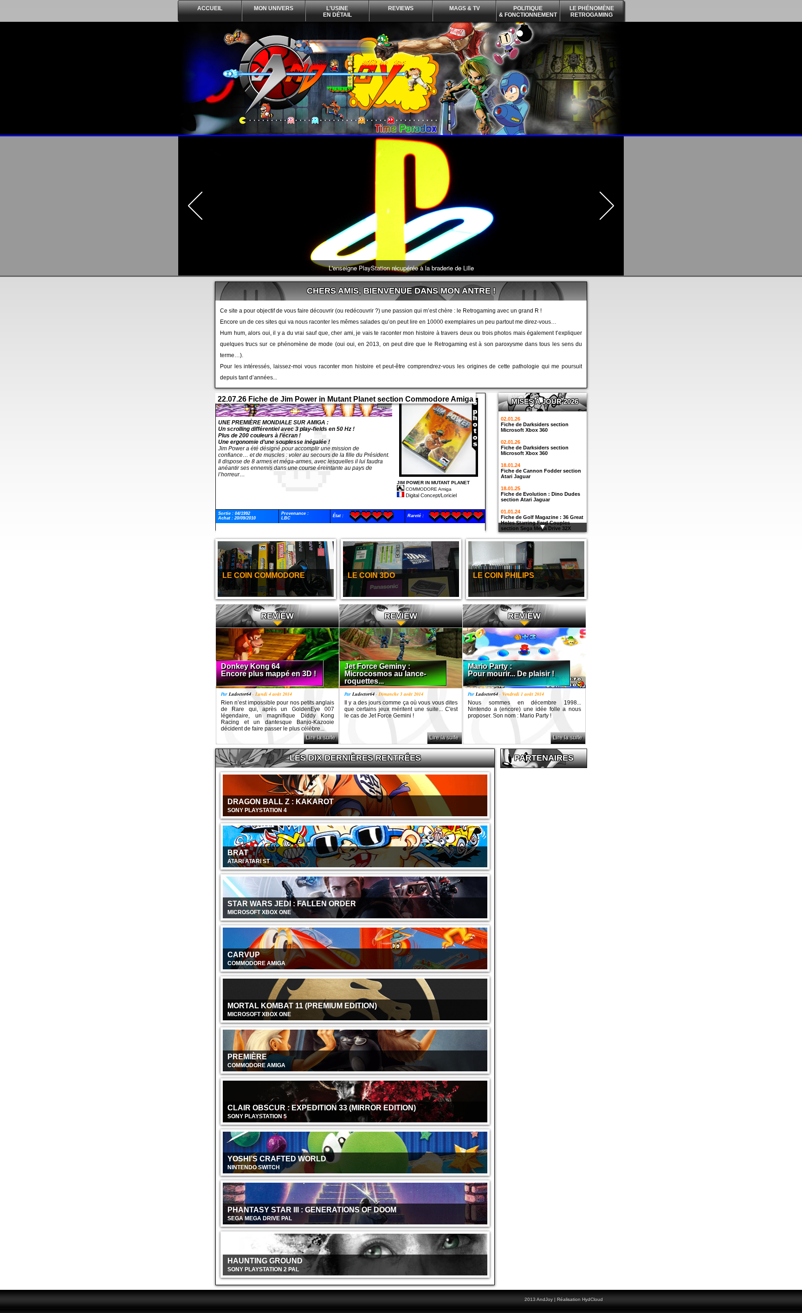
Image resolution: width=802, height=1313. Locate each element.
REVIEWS (401, 8)
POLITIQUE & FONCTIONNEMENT (528, 11)
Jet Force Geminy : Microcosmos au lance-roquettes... (385, 673)
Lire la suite (320, 737)
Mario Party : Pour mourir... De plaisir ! (511, 670)
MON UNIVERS (273, 8)
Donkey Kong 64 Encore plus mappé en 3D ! (268, 670)
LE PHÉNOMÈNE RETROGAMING (591, 11)
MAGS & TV (464, 8)
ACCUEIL (209, 8)
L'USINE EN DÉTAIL (337, 11)
